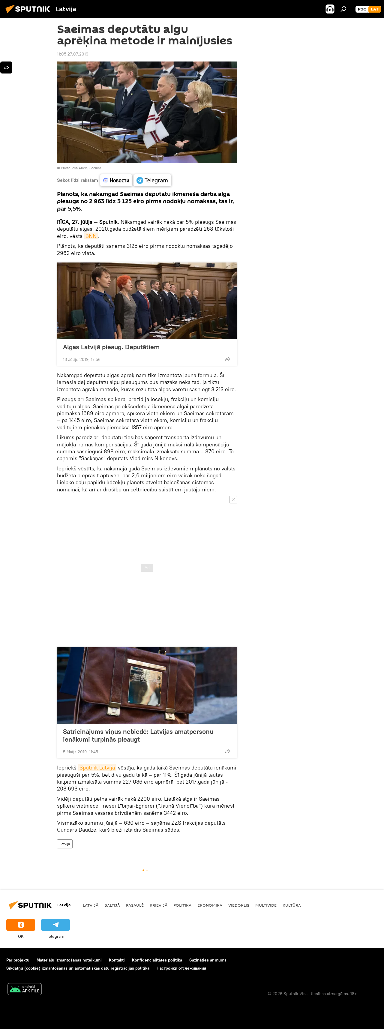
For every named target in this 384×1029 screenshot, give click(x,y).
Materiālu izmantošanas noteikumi (69, 960)
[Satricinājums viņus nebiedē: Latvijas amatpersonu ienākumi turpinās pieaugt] (147, 685)
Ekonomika (209, 905)
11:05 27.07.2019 (72, 54)
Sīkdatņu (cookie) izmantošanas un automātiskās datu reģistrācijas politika (77, 968)
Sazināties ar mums (207, 960)
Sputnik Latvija (97, 767)
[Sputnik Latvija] (29, 14)
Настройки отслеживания (181, 968)
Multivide (266, 905)
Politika (182, 905)
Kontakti (117, 960)
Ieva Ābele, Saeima (86, 168)
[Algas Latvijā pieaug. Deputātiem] (147, 300)
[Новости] (116, 180)
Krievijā (158, 905)
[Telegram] (152, 180)
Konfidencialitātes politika (157, 960)
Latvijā (65, 844)
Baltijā (112, 905)
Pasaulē (135, 905)
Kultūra (292, 905)
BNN (91, 235)
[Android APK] (24, 990)
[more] (228, 359)
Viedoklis (238, 905)
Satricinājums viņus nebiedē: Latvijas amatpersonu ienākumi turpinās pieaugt (138, 735)
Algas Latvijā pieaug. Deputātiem (111, 347)
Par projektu (17, 960)
